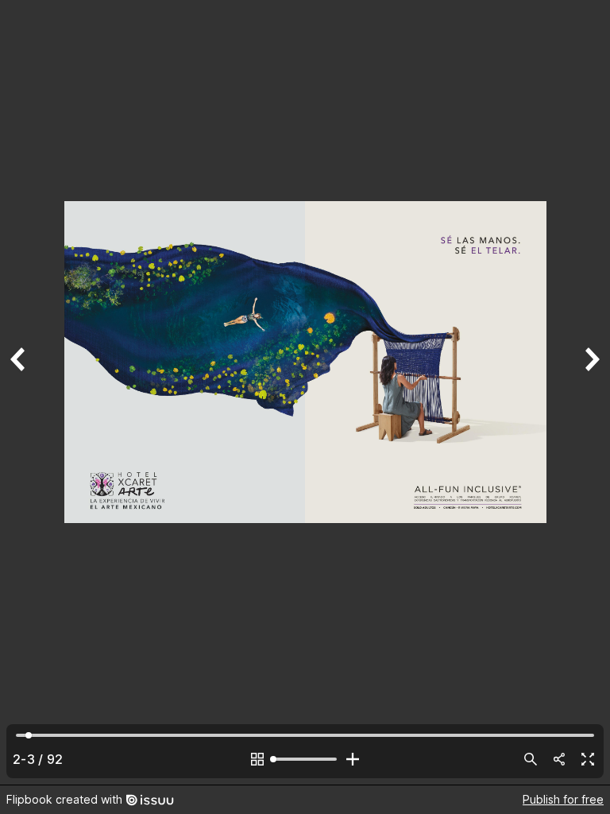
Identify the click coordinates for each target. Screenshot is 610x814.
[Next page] (591, 392)
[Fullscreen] (587, 759)
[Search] (530, 759)
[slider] (305, 759)
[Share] (559, 759)
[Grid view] (257, 759)
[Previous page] (19, 392)
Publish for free (563, 799)
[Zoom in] (352, 759)
